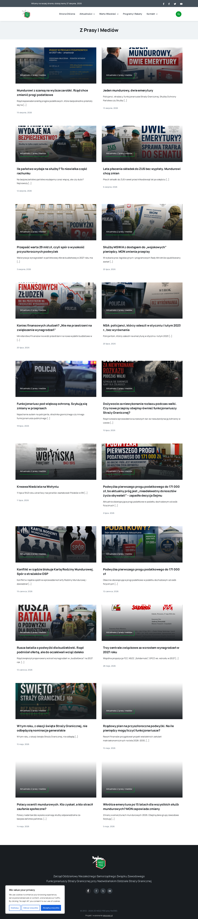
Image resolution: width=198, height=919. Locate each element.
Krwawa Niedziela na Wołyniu (38, 487)
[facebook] (96, 891)
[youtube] (109, 891)
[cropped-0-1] (26, 11)
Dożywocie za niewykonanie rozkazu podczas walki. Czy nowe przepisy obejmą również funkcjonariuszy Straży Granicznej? (140, 408)
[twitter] (103, 891)
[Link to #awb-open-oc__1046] (178, 14)
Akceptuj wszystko (51, 908)
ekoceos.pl (108, 915)
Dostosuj (15, 908)
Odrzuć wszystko (30, 908)
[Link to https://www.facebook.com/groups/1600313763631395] (88, 891)
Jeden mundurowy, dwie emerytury (128, 90)
